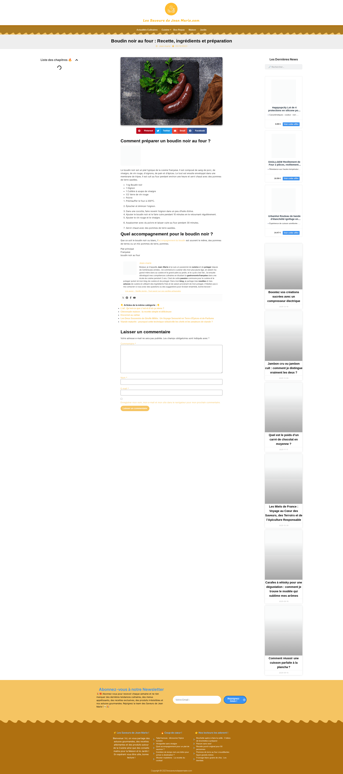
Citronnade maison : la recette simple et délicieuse (146, 312)
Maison (192, 30)
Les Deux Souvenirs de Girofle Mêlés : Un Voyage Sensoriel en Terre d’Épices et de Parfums (167, 318)
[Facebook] (130, 297)
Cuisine (165, 30)
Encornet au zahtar (130, 315)
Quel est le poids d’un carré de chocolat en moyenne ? (284, 439)
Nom (124, 378)
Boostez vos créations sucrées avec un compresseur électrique (283, 296)
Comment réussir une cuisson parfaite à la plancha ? (284, 663)
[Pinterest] (127, 297)
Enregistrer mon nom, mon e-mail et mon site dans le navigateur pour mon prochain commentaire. (170, 402)
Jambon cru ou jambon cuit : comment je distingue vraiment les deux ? (283, 368)
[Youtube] (134, 297)
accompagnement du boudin (171, 240)
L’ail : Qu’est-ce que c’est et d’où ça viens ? (142, 308)
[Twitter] (123, 297)
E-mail (125, 388)
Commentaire (128, 344)
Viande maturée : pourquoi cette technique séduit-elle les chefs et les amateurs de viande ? (167, 322)
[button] (76, 60)
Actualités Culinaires (147, 30)
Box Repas (179, 30)
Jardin (203, 30)
